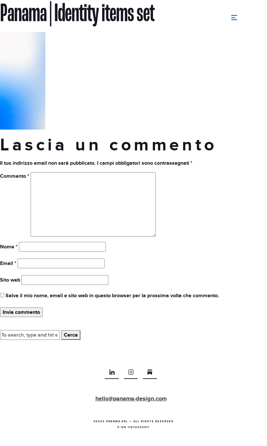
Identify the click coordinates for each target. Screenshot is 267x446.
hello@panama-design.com (131, 398)
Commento (14, 176)
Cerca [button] (71, 335)
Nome (9, 247)
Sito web (10, 280)
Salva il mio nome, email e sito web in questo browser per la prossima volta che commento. (112, 295)
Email (8, 263)
